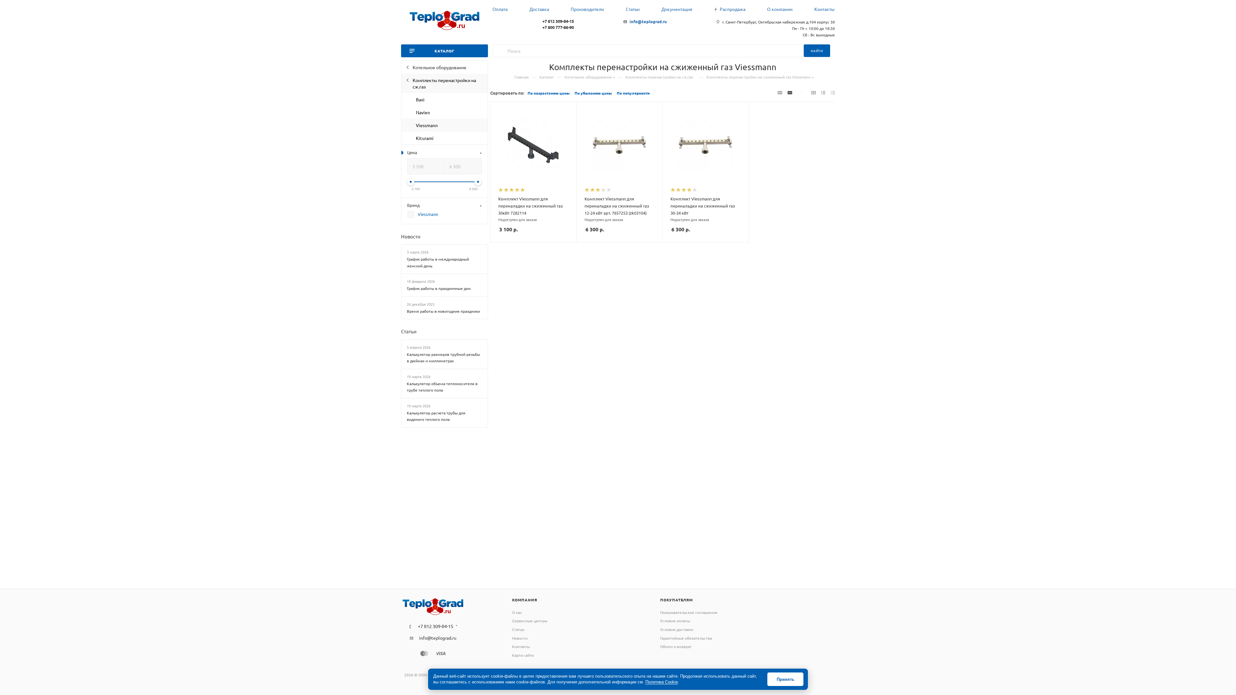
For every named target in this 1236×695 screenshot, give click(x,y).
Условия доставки (676, 629)
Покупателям (676, 599)
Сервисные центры (530, 620)
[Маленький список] (779, 92)
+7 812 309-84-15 (558, 21)
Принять (785, 679)
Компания (524, 599)
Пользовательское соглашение (688, 612)
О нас (517, 612)
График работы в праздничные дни (439, 288)
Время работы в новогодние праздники (443, 311)
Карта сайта (523, 655)
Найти (817, 50)
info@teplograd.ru (648, 21)
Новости (410, 236)
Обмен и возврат (676, 646)
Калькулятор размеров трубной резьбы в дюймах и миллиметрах (443, 358)
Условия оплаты (675, 620)
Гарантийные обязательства (686, 638)
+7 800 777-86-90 (558, 27)
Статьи (409, 331)
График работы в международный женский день (438, 262)
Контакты (521, 646)
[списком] (823, 92)
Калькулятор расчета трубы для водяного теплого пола (436, 416)
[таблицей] (833, 92)
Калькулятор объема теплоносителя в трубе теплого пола (442, 387)
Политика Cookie (661, 682)
